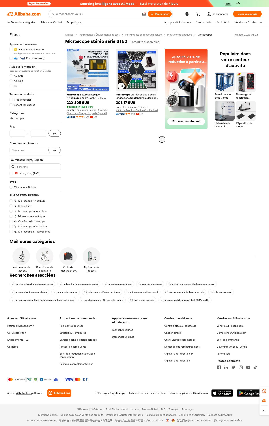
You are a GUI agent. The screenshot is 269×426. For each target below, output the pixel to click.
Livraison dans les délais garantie (78, 339)
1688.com (96, 409)
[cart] (199, 14)
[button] (144, 14)
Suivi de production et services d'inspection (77, 355)
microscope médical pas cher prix (186, 292)
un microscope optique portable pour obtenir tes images (45, 300)
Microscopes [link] (204, 34)
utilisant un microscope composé (80, 284)
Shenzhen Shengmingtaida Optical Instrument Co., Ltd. (88, 113)
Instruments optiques (179, 34)
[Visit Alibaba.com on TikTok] (255, 367)
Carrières (12, 346)
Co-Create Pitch (16, 332)
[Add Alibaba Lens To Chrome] (59, 393)
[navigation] (35, 133)
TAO (163, 409)
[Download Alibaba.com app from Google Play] (249, 393)
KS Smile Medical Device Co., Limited (137, 110)
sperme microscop (152, 284)
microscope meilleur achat (144, 292)
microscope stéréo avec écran (104, 292)
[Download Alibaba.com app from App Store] (222, 393)
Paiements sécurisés (71, 325)
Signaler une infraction (177, 360)
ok (54, 133)
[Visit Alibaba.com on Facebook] (219, 367)
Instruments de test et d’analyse (143, 34)
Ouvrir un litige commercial (179, 339)
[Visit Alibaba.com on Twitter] (233, 367)
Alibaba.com (200, 393)
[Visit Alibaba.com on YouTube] (248, 367)
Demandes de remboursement (181, 346)
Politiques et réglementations (76, 363)
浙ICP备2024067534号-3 (228, 420)
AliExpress (82, 409)
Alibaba (69, 34)
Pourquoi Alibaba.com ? (20, 325)
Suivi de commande (228, 339)
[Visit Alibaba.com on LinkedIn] (226, 367)
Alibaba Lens (24, 393)
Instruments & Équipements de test (99, 34)
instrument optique (144, 300)
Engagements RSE (17, 339)
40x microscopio (222, 292)
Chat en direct (172, 332)
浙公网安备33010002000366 (194, 420)
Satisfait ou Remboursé (73, 332)
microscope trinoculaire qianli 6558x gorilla (187, 300)
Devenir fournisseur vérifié (232, 346)
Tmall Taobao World (117, 409)
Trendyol (173, 409)
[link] (264, 391)
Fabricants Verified (122, 329)
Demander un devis (123, 336)
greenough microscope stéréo (31, 292)
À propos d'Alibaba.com (21, 318)
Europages (188, 409)
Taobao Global (150, 409)
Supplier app (118, 393)
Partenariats (223, 353)
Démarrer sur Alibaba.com (231, 332)
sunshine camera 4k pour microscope (104, 300)
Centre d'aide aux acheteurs (180, 325)
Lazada (135, 409)
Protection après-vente (73, 346)
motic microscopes (67, 292)
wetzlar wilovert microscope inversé (34, 284)
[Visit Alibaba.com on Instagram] (241, 367)
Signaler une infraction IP (178, 353)
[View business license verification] (167, 420)
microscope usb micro (120, 284)
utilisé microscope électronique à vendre (193, 284)
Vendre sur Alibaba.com (230, 325)
